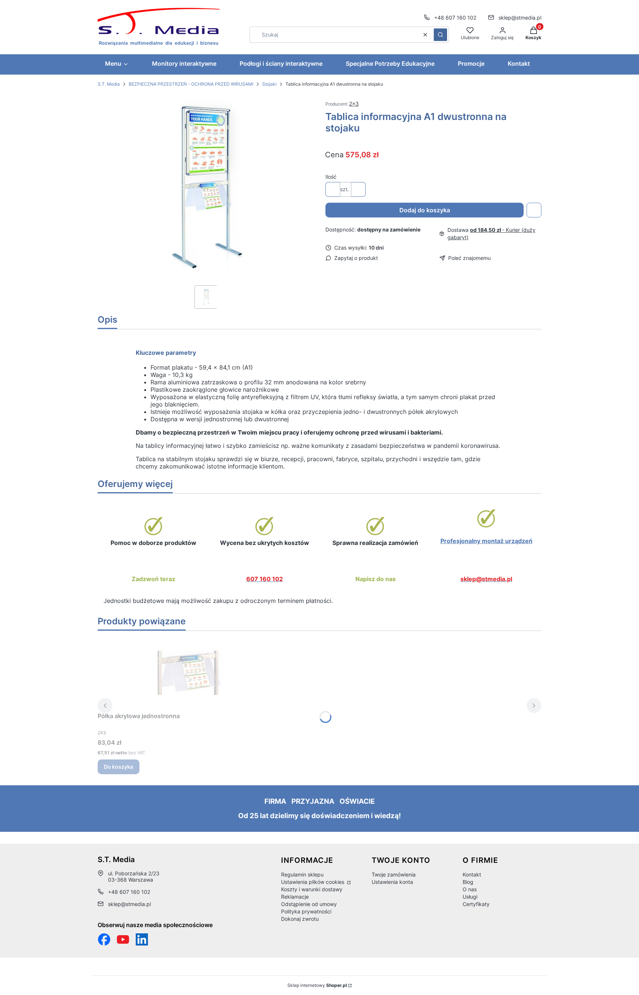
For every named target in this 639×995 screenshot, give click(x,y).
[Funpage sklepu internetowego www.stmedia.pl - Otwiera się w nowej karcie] (104, 939)
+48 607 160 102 (455, 17)
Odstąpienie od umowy (309, 904)
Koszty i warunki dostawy (311, 889)
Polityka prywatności (306, 911)
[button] (440, 34)
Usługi (470, 896)
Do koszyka (118, 767)
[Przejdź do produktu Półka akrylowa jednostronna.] (190, 673)
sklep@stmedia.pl (519, 17)
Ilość (331, 177)
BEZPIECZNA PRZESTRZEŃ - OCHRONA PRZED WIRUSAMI (191, 84)
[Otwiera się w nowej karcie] (122, 939)
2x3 (354, 103)
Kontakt (472, 874)
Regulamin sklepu (302, 874)
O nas (470, 889)
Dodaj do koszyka (424, 210)
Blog (468, 882)
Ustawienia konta (392, 882)
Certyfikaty (476, 904)
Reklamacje (295, 896)
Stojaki (269, 84)
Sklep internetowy (317, 985)
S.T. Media (109, 84)
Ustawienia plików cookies (313, 882)
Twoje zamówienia (394, 874)
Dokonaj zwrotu (300, 919)
